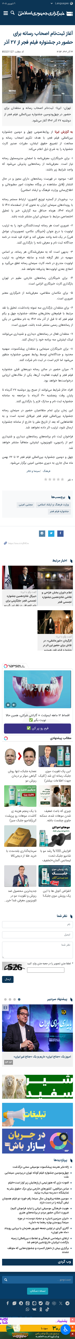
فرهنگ (46, 471)
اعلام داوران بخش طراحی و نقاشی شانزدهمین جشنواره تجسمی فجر (57, 597)
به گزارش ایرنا (64, 132)
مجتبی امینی (25, 505)
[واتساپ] (27, 1310)
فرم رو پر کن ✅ (38, 728)
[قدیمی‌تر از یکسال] (55, 577)
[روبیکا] (54, 1303)
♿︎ (66, 1329)
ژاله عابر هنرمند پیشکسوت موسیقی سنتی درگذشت (41, 1167)
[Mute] (13, 704)
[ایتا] (27, 1303)
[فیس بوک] (7, 1303)
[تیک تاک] (47, 1310)
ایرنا (41, 13)
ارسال (8, 979)
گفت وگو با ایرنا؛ (28, 592)
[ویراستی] (14, 1303)
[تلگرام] (67, 1303)
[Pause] (8, 704)
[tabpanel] (37, 1035)
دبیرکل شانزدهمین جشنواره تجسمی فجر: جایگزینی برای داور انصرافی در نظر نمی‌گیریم (20, 601)
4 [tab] (5, 999)
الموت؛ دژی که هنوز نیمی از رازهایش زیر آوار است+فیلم (38, 1183)
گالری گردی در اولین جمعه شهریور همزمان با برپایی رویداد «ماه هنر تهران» (36, 1230)
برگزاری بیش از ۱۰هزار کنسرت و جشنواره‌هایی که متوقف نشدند (38, 1250)
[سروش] (21, 1303)
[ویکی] (34, 1310)
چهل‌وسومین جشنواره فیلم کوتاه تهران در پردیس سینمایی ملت (37, 1175)
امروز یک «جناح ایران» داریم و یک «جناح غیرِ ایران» (42, 1056)
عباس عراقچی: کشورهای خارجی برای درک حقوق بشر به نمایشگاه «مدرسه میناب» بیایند (38, 1191)
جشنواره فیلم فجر (59, 511)
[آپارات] (47, 1303)
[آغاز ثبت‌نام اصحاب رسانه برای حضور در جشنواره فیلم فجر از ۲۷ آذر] (37, 79)
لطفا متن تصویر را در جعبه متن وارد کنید (50, 964)
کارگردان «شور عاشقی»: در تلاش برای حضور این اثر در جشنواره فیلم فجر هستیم (57, 646)
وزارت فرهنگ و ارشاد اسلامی (53, 505)
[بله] (41, 1303)
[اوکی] (41, 1310)
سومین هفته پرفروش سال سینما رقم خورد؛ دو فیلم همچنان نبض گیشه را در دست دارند (35, 1200)
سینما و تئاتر (33, 471)
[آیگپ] (34, 1303)
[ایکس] (61, 1303)
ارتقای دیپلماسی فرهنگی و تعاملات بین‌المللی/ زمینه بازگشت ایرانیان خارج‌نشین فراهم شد (40, 1240)
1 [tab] (19, 999)
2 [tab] (14, 999)
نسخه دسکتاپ (37, 1291)
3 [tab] (10, 999)
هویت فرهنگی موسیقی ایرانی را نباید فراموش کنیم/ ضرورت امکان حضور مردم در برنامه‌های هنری (39, 1210)
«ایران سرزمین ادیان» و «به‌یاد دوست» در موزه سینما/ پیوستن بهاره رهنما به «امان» (43, 1220)
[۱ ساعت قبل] (37, 1028)
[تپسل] (6, 666)
